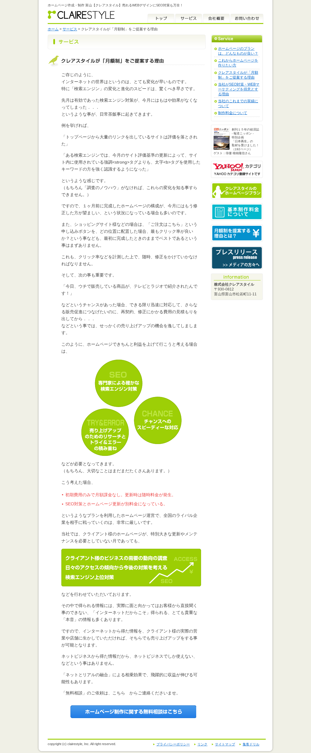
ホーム (53, 29)
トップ (161, 18)
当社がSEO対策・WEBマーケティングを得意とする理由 (238, 89)
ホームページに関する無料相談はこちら (133, 711)
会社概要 (216, 18)
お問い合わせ (247, 18)
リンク (202, 744)
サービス (188, 18)
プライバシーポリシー (173, 744)
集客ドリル (251, 744)
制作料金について (232, 113)
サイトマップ (225, 744)
